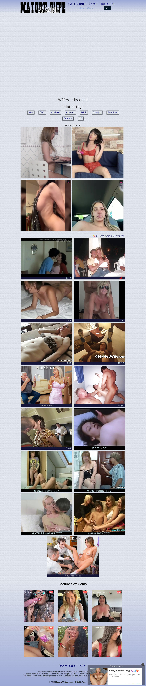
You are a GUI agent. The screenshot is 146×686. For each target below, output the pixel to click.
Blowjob (97, 112)
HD (80, 118)
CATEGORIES (77, 4)
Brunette (68, 118)
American (112, 112)
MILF (83, 112)
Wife (31, 112)
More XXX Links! (73, 666)
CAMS (93, 4)
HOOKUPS (107, 4)
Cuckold (55, 112)
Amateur (70, 112)
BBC (42, 112)
